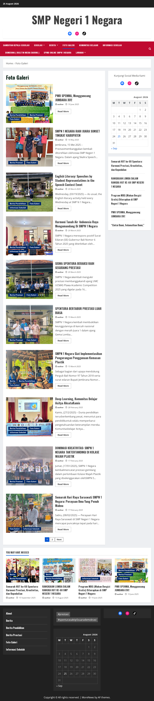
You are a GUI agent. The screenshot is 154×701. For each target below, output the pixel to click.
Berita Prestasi (36, 115)
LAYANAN (79, 52)
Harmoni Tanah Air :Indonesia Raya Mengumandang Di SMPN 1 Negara (29, 235)
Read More (64, 112)
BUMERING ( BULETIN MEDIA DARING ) (22, 52)
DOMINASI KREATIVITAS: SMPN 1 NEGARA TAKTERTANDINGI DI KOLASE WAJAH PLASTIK (29, 465)
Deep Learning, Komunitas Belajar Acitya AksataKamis (29, 416)
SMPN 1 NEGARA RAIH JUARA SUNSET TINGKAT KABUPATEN (29, 147)
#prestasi (63, 614)
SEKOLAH (38, 45)
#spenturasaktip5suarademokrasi (77, 619)
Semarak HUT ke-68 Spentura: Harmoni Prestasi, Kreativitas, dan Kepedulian (127, 165)
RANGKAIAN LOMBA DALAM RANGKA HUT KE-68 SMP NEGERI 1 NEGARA (127, 182)
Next (59, 539)
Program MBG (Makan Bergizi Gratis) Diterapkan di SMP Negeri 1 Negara (126, 199)
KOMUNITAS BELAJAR (88, 45)
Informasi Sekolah (112, 45)
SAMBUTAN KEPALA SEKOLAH (16, 45)
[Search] (150, 49)
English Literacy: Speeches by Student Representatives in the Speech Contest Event (29, 192)
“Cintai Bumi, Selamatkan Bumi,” (127, 225)
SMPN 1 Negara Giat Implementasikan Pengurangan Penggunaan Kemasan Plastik (29, 369)
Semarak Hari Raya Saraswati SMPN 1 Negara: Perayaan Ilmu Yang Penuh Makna (29, 513)
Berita (52, 45)
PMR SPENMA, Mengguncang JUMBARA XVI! (29, 103)
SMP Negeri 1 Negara (77, 19)
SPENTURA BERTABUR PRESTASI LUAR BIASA (29, 324)
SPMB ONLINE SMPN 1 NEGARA (57, 52)
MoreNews (88, 697)
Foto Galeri (69, 45)
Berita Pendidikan (18, 115)
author (60, 104)
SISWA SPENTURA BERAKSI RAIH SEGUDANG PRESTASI (29, 279)
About (9, 613)
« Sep (114, 148)
